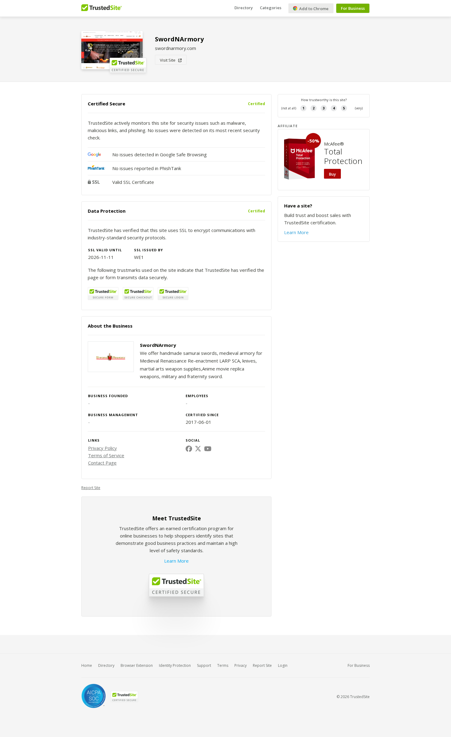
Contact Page (102, 463)
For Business (353, 8)
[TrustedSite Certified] (124, 696)
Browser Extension (137, 665)
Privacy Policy (102, 448)
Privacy (240, 665)
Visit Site (169, 60)
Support (204, 665)
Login (282, 665)
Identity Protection (175, 665)
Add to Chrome (313, 8)
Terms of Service (106, 455)
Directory (243, 7)
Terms (222, 665)
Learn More (176, 561)
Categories (270, 7)
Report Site (90, 487)
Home (86, 665)
